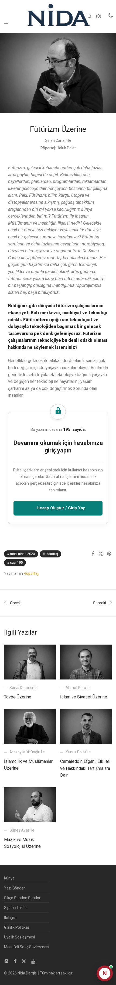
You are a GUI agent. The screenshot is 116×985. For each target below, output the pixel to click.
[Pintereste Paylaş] (109, 554)
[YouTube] (33, 960)
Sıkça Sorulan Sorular (22, 898)
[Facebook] (15, 960)
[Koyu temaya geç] (110, 15)
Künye (9, 878)
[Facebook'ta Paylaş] (92, 554)
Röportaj (52, 554)
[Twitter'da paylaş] (100, 554)
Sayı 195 (16, 562)
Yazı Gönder (14, 888)
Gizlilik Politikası (17, 927)
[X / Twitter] (23, 960)
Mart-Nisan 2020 (22, 554)
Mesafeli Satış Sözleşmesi (26, 947)
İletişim (10, 917)
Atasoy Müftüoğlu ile (27, 752)
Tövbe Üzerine (17, 697)
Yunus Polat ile (78, 752)
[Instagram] (6, 960)
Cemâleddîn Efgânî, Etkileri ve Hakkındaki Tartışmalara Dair (85, 768)
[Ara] (91, 16)
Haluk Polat (66, 148)
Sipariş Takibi (15, 907)
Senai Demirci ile (23, 687)
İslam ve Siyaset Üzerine (83, 697)
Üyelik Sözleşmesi (19, 937)
